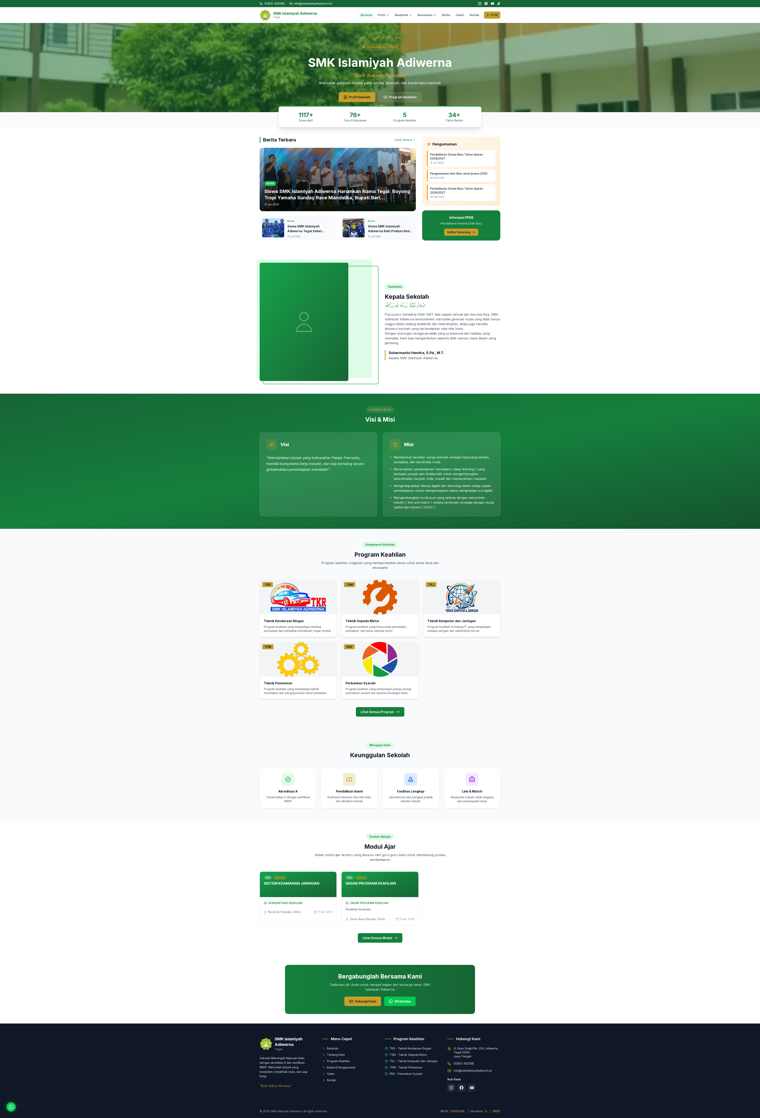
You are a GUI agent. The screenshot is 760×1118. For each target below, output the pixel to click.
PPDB (494, 15)
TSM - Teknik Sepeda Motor (408, 1054)
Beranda (366, 15)
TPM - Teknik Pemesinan (406, 1067)
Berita (446, 15)
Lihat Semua (403, 139)
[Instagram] (479, 3)
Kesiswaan (425, 15)
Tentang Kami (336, 1054)
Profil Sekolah (359, 97)
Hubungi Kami (365, 1001)
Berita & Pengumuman (341, 1067)
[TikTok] (498, 3)
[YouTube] (492, 3)
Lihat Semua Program (377, 712)
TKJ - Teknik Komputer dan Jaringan (414, 1061)
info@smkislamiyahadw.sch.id (313, 3)
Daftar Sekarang (458, 232)
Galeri (460, 15)
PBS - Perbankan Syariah (406, 1073)
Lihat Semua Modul (377, 938)
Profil (381, 15)
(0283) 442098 (274, 3)
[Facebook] (486, 3)
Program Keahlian (403, 97)
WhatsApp (402, 1001)
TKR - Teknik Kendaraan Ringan (410, 1048)
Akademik (401, 15)
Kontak (474, 15)
